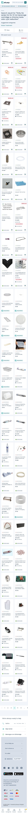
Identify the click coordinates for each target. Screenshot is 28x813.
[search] (25, 2)
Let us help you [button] (9, 743)
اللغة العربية (17, 758)
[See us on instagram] (14, 768)
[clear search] (23, 2)
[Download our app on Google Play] (8, 774)
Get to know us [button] (9, 748)
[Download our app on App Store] (18, 774)
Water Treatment (6, 25)
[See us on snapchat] (22, 768)
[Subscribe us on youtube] (18, 768)
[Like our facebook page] (6, 768)
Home (2, 10)
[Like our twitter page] (10, 768)
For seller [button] (7, 753)
